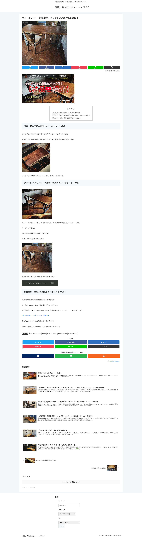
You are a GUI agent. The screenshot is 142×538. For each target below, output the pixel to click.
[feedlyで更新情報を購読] (71, 356)
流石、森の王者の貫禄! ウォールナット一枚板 (66, 112)
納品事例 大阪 (73, 333)
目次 (68, 109)
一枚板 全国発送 (53, 333)
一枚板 (44, 333)
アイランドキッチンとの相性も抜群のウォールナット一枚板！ (71, 115)
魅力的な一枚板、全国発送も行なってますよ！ (67, 118)
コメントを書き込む (71, 482)
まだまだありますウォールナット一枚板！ (39, 283)
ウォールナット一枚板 (36, 333)
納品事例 (26, 333)
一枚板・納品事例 (63, 333)
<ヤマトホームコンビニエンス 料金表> (35, 315)
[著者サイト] (38, 356)
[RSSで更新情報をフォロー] (104, 356)
